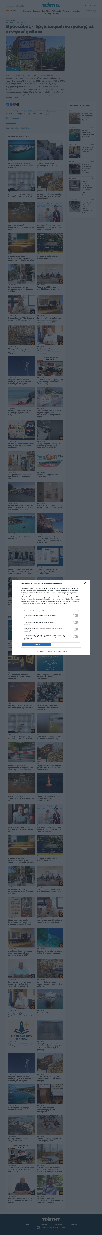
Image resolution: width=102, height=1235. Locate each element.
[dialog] (51, 617)
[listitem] (51, 611)
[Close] (85, 584)
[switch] (75, 615)
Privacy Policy (62, 651)
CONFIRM (36, 644)
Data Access (51, 651)
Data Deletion (39, 651)
